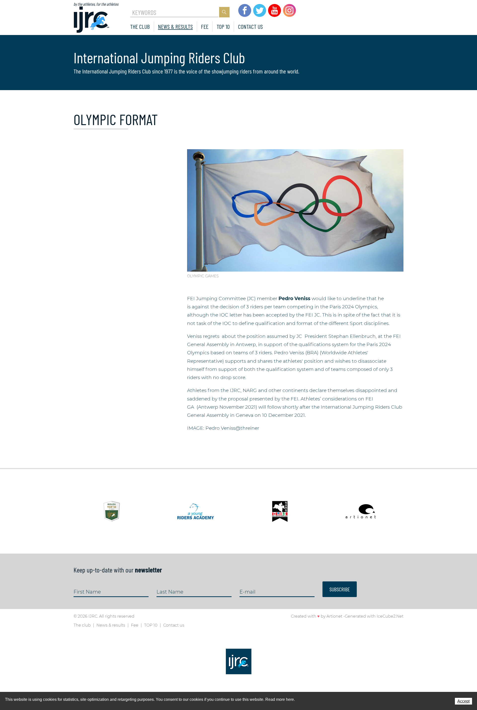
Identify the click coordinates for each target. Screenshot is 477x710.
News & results (175, 26)
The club (140, 26)
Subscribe (339, 589)
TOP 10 (223, 26)
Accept (463, 701)
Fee (204, 26)
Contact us (250, 26)
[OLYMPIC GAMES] (295, 210)
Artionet (334, 616)
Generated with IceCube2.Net (374, 616)
